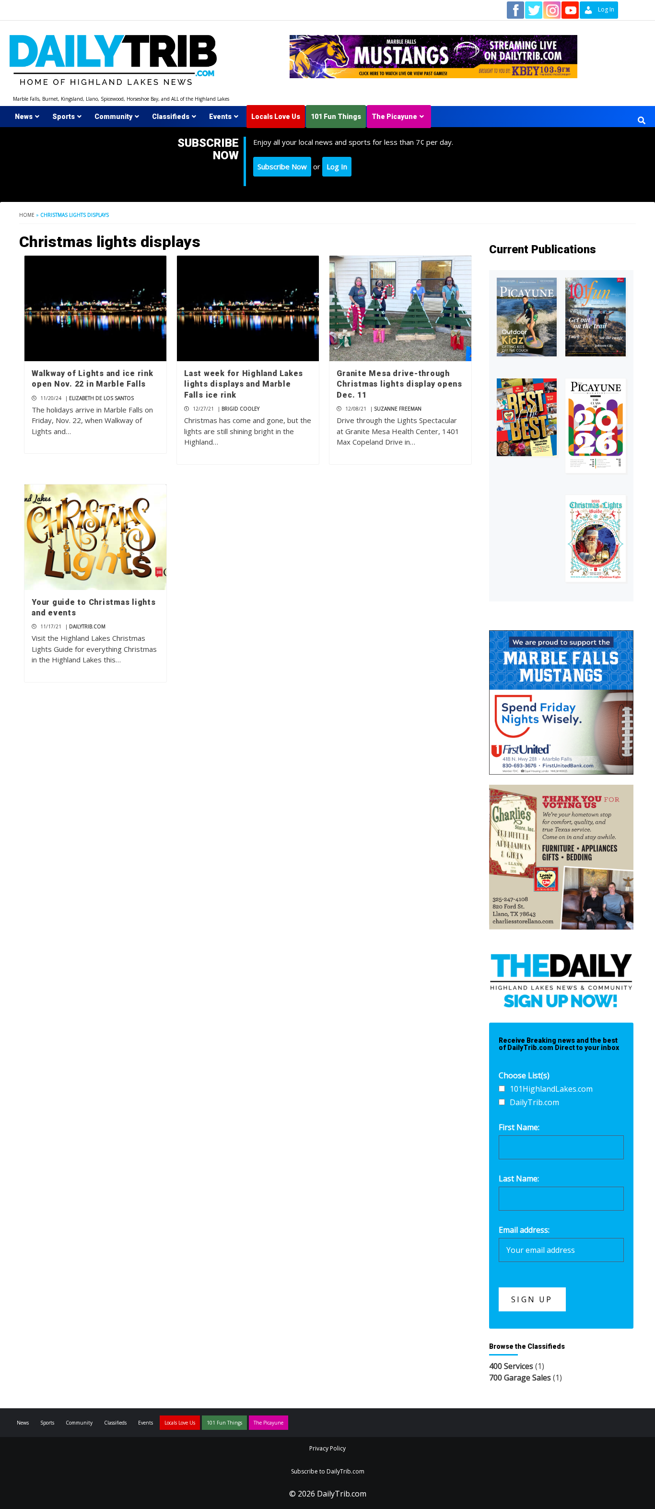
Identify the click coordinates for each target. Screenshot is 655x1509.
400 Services (511, 1366)
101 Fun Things (336, 116)
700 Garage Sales (520, 1377)
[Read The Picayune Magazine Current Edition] (527, 317)
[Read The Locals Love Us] (527, 417)
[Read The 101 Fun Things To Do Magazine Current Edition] (595, 317)
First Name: (519, 1127)
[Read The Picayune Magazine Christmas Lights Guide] (595, 538)
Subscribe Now (282, 166)
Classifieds (170, 116)
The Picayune (394, 116)
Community (113, 116)
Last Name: (519, 1178)
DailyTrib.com (87, 626)
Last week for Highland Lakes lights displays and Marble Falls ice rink (243, 384)
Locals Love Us (275, 116)
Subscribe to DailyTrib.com (327, 1471)
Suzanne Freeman (397, 408)
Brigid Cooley (240, 408)
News (24, 116)
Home (27, 215)
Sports (63, 116)
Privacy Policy (327, 1448)
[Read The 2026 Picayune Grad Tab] (595, 425)
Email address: (524, 1230)
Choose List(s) (524, 1075)
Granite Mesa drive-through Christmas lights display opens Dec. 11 (399, 384)
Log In (337, 166)
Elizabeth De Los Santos (101, 398)
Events (220, 116)
